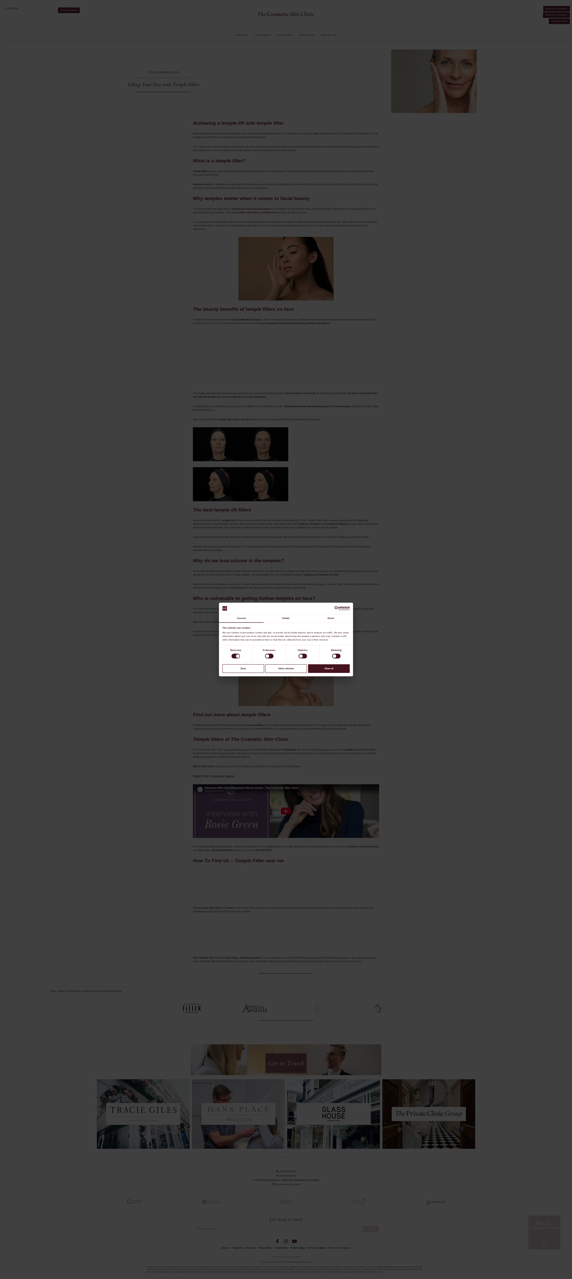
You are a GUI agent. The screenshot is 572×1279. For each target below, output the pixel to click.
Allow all (328, 668)
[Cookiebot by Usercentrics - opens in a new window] (337, 608)
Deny (243, 668)
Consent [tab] (241, 618)
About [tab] (330, 618)
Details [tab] (286, 618)
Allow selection (286, 668)
